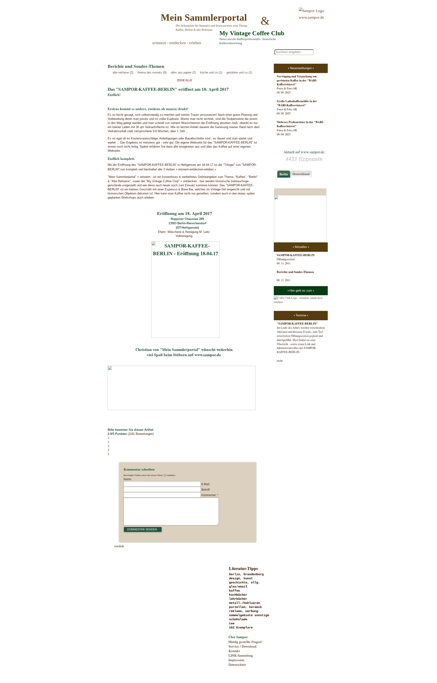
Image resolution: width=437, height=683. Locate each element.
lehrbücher (238, 599)
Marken (145, 593)
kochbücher (238, 595)
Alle (127, 52)
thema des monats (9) (151, 72)
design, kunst (241, 578)
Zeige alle (184, 80)
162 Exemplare (241, 627)
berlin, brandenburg (246, 574)
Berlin (283, 174)
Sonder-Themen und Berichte (145, 630)
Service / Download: (243, 646)
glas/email (238, 586)
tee (231, 623)
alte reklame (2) (123, 72)
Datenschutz (237, 664)
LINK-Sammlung (241, 655)
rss (324, 661)
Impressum (236, 660)
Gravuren (145, 583)
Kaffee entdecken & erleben (145, 639)
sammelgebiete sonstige (249, 615)
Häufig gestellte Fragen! (245, 641)
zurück (119, 546)
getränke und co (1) (239, 72)
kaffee (234, 590)
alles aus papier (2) (183, 72)
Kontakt (234, 650)
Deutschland (301, 173)
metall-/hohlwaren (244, 603)
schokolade (238, 619)
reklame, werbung (243, 611)
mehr (280, 360)
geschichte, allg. (244, 582)
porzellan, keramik (245, 607)
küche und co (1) (211, 72)
